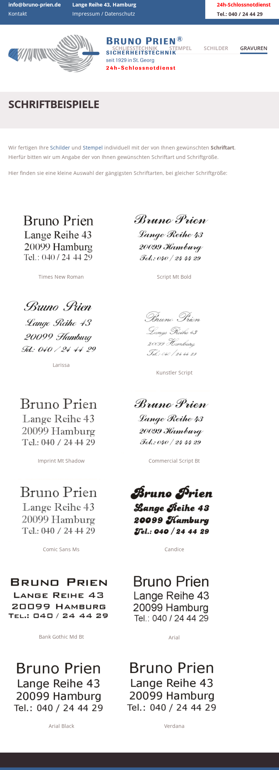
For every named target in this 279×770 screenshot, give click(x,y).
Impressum (86, 13)
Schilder (216, 48)
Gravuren (253, 48)
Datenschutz (120, 13)
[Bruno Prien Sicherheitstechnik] (99, 68)
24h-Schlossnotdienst (244, 4)
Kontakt (17, 13)
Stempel (93, 147)
